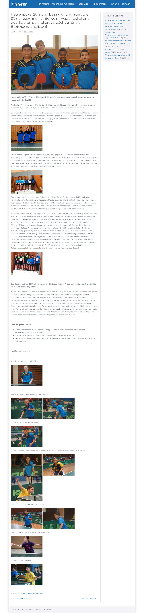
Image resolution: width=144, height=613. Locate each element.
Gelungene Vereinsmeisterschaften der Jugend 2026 (117, 35)
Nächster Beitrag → (89, 598)
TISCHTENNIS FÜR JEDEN (63, 4)
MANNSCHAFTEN (98, 4)
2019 (24, 594)
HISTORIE (114, 4)
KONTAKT (125, 4)
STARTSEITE (44, 4)
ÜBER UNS (83, 4)
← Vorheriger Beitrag (19, 598)
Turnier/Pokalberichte (35, 594)
